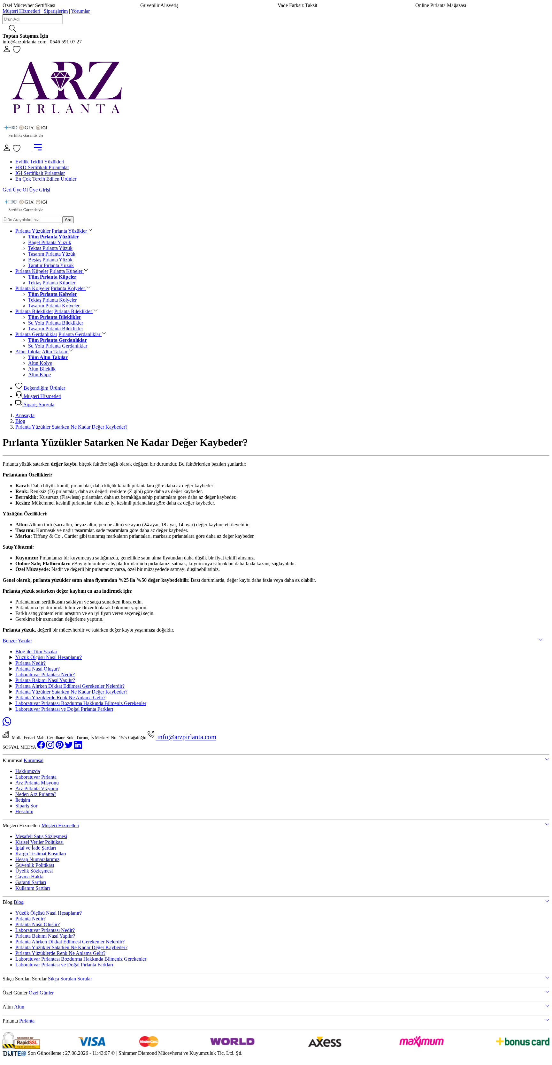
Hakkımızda (27, 771)
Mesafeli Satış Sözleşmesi (41, 836)
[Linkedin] (78, 747)
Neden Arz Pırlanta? (35, 794)
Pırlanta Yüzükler (32, 231)
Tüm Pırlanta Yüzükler (53, 236)
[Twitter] (69, 747)
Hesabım (24, 811)
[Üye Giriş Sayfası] (8, 52)
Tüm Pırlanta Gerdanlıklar (57, 340)
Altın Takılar (28, 351)
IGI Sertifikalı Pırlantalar (40, 173)
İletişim (22, 800)
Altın (19, 1006)
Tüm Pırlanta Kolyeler (52, 294)
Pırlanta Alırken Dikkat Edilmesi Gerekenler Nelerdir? (70, 686)
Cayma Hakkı (29, 876)
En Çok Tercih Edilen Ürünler (45, 179)
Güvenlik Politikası (34, 865)
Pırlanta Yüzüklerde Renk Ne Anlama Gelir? (60, 697)
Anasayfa (24, 415)
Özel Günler (41, 992)
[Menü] (38, 151)
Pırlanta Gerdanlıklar (36, 334)
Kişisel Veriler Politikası (39, 842)
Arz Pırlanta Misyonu (37, 782)
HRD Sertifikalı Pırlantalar (42, 167)
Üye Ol (20, 189)
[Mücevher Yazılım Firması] (15, 1053)
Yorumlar (80, 11)
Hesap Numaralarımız (37, 859)
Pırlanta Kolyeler (32, 288)
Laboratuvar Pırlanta (36, 777)
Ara (68, 219)
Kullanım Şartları (32, 888)
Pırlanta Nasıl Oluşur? (37, 668)
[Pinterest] (60, 747)
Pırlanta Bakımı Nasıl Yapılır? (45, 680)
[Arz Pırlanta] (66, 115)
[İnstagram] (51, 747)
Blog (20, 421)
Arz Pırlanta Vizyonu (36, 788)
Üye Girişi (39, 189)
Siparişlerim (56, 11)
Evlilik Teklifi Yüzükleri (39, 161)
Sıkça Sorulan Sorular (70, 978)
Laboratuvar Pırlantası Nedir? (45, 674)
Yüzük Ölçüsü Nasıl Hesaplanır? (48, 657)
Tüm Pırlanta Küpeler (52, 277)
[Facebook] (41, 747)
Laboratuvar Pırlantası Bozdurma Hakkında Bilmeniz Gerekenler (80, 703)
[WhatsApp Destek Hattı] (7, 724)
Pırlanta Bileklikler (34, 311)
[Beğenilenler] (16, 52)
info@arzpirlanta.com (186, 736)
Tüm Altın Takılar (48, 357)
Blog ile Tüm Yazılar (36, 651)
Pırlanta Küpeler (31, 271)
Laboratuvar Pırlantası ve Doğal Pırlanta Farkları (64, 709)
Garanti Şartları (30, 882)
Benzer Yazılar (17, 640)
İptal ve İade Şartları (35, 848)
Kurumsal (33, 760)
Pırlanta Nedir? (30, 663)
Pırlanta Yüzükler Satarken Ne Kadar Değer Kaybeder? (71, 427)
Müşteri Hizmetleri (21, 11)
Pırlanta (26, 1021)
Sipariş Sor (26, 805)
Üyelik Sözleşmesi (34, 871)
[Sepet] (27, 151)
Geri (7, 189)
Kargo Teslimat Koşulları (40, 853)
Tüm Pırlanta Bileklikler (54, 317)
